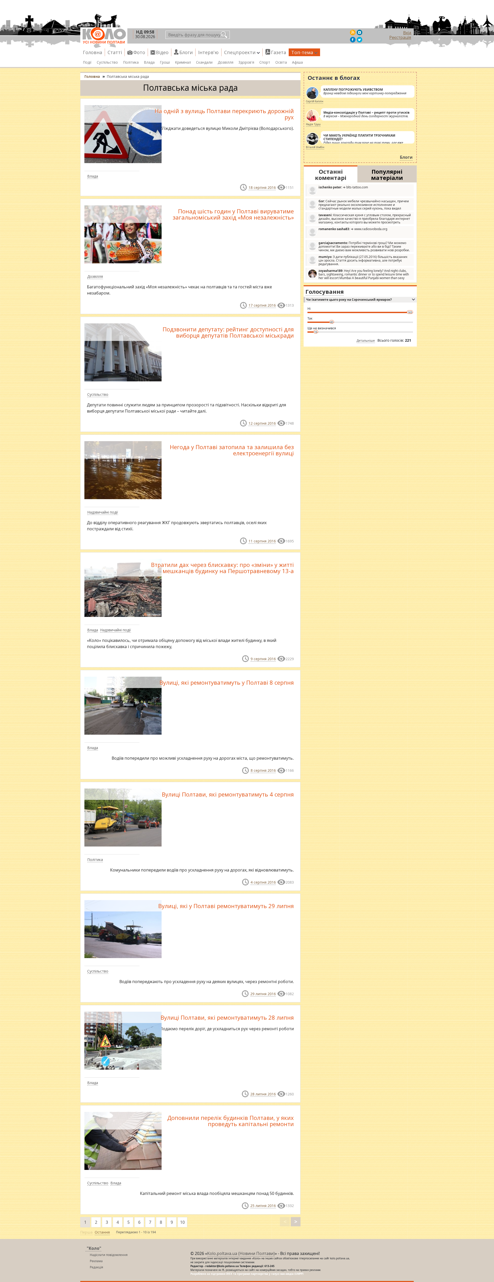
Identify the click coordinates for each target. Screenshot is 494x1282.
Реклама (96, 1261)
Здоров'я (246, 62)
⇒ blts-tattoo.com (343, 187)
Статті (115, 52)
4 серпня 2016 (263, 882)
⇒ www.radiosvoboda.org (353, 229)
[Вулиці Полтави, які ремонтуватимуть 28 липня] (123, 1040)
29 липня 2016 (263, 993)
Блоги (186, 52)
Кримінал (183, 62)
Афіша (297, 62)
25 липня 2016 (263, 1205)
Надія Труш (313, 124)
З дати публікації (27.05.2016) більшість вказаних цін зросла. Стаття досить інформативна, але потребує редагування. (363, 260)
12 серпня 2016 (262, 423)
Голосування (324, 291)
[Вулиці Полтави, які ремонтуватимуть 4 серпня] (123, 817)
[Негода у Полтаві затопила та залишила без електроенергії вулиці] (123, 470)
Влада (149, 62)
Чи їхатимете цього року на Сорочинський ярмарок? (349, 299)
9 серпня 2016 (263, 658)
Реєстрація (400, 37)
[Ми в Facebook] (353, 40)
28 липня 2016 (263, 1094)
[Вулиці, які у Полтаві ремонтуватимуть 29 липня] (123, 929)
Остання (102, 1232)
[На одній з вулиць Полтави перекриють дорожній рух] (123, 134)
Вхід (407, 32)
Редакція (96, 1267)
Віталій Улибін (315, 147)
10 (182, 1222)
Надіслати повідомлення (109, 1255)
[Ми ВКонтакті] (359, 32)
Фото (139, 52)
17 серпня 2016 (262, 305)
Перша (86, 1232)
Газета (278, 52)
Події (87, 62)
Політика (131, 62)
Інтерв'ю (208, 52)
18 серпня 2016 (262, 187)
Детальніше (366, 340)
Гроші (165, 62)
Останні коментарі (330, 174)
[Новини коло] (103, 35)
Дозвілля (225, 62)
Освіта (281, 62)
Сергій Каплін (314, 101)
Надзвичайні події (102, 512)
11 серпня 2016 (262, 541)
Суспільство (107, 62)
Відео (162, 52)
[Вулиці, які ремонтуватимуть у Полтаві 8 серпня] (123, 705)
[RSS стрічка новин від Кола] (353, 32)
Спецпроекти (239, 52)
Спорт (264, 62)
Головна (92, 52)
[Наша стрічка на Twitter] (359, 40)
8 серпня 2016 (263, 770)
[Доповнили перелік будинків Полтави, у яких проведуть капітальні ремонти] (123, 1140)
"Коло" (94, 1248)
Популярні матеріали (387, 174)
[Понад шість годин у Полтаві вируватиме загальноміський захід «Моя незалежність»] (123, 234)
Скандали (204, 62)
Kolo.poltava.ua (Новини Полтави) (241, 1253)
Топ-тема (302, 52)
